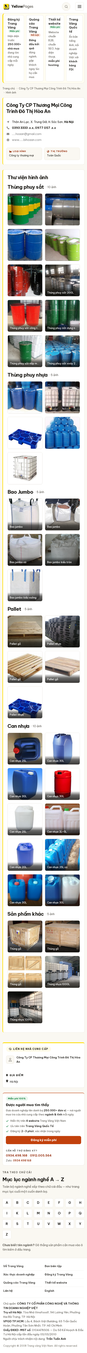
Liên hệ (8, 1291)
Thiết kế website (56, 1282)
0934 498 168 (22, 1160)
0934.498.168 (16, 1155)
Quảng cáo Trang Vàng (19, 1282)
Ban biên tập (53, 1266)
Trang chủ (8, 88)
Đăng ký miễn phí (43, 1140)
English (49, 1291)
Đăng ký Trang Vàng (59, 1274)
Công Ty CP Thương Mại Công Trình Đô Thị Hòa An (49, 88)
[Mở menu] (79, 6)
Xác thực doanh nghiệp (19, 1274)
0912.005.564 (41, 1155)
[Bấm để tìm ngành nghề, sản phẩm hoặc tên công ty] (66, 6)
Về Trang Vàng (13, 1266)
